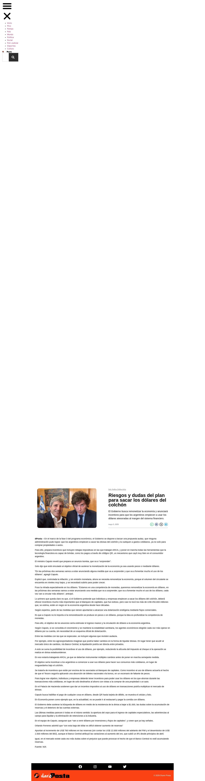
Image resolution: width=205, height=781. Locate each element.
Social (10, 40)
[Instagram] (95, 766)
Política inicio (121, 489)
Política (10, 37)
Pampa (10, 29)
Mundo (10, 34)
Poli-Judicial (12, 43)
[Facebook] (80, 766)
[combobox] (5, 57)
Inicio (9, 23)
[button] (7, 11)
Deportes (11, 46)
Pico (9, 26)
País (9, 31)
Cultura (10, 48)
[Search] (13, 57)
